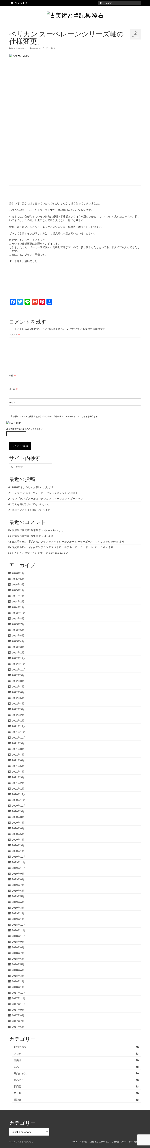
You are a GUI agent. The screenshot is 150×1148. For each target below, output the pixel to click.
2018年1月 (18, 987)
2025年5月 (18, 578)
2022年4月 (18, 703)
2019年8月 (18, 879)
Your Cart (21, 3)
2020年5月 (18, 834)
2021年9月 (18, 743)
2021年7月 (18, 754)
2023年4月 (18, 641)
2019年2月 (18, 913)
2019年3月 (18, 907)
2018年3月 (18, 975)
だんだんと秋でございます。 (28, 552)
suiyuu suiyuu (20, 48)
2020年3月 (18, 845)
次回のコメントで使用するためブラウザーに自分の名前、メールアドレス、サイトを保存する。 (56, 416)
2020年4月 (18, 839)
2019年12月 (19, 856)
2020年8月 (18, 817)
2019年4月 (18, 902)
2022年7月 (18, 686)
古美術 (17, 1060)
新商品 (17, 1086)
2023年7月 (18, 624)
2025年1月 (18, 590)
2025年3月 (18, 584)
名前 (12, 375)
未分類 (17, 1093)
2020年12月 (19, 794)
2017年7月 (18, 1021)
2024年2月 (18, 601)
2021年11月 (18, 731)
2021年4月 (18, 771)
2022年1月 (18, 720)
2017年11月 (18, 998)
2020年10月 (19, 805)
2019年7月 (18, 885)
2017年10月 (19, 1004)
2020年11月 (18, 799)
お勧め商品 (20, 1047)
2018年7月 (18, 953)
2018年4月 (18, 970)
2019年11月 (18, 862)
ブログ (45, 48)
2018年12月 (19, 924)
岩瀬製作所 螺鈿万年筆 (25, 530)
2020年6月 (18, 828)
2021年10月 (19, 737)
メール (13, 389)
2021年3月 (18, 777)
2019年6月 (18, 890)
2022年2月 (18, 714)
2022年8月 (18, 680)
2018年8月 (18, 947)
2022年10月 (19, 669)
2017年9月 (18, 1009)
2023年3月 (18, 646)
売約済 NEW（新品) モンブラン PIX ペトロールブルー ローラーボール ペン (55, 541)
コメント (14, 334)
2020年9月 (18, 811)
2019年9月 (18, 873)
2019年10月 (19, 868)
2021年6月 (18, 760)
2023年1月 (18, 652)
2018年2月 (18, 981)
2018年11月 (18, 930)
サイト (12, 402)
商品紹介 (19, 1080)
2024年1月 (18, 607)
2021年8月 (18, 748)
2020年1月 (18, 851)
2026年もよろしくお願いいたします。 (34, 487)
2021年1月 (18, 788)
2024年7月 (18, 595)
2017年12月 (19, 992)
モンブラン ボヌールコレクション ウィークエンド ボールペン (47, 498)
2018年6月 (18, 958)
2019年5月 (18, 896)
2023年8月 (18, 618)
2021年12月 (19, 726)
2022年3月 (18, 709)
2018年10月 (19, 936)
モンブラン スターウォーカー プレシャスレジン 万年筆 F (45, 492)
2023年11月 (18, 612)
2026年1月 (18, 573)
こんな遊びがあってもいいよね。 (31, 504)
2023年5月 (18, 635)
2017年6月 (18, 1026)
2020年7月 (18, 822)
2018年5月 (18, 964)
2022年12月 (19, 658)
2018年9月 (18, 941)
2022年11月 (18, 663)
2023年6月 (18, 629)
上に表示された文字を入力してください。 (25, 429)
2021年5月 (18, 765)
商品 (16, 1066)
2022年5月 (18, 697)
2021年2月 (18, 782)
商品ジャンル (21, 1073)
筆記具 (17, 1099)
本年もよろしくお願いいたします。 (32, 509)
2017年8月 (18, 1015)
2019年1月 (18, 919)
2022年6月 (18, 692)
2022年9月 (18, 675)
